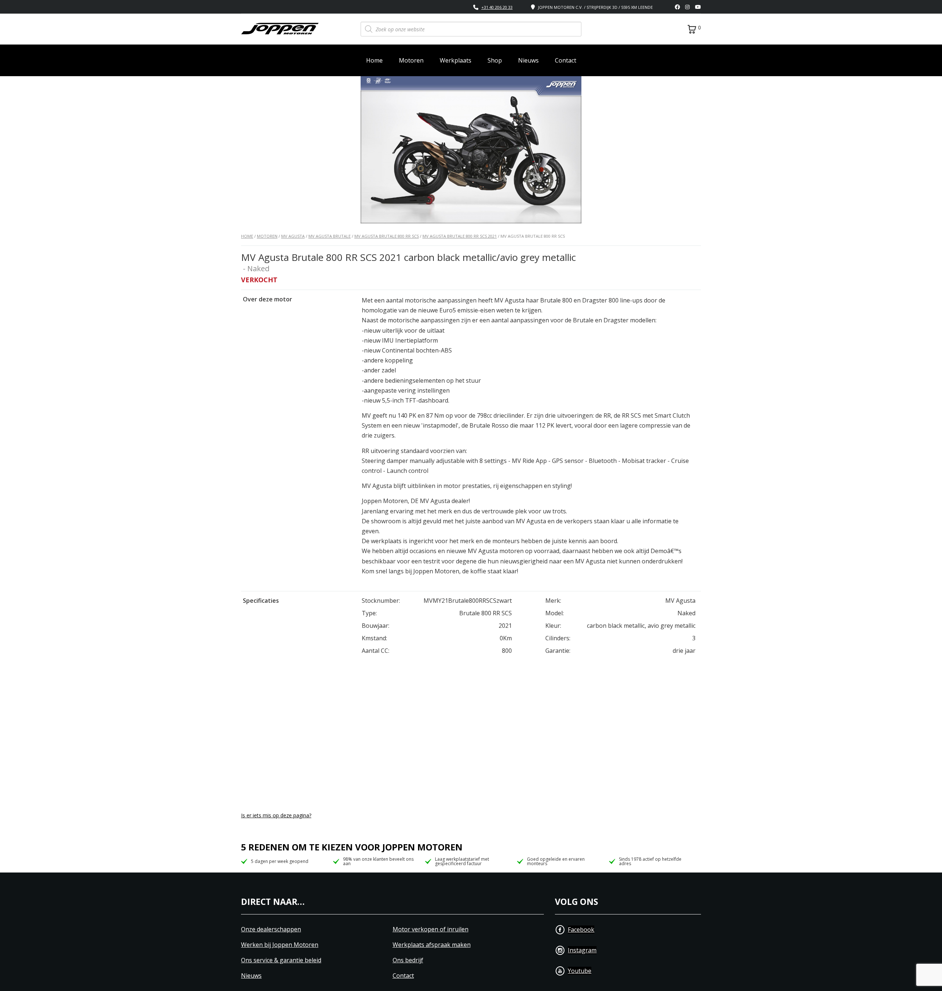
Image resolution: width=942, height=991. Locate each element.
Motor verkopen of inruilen (430, 929)
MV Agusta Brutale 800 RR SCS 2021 (459, 236)
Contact (565, 60)
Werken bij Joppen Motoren (279, 945)
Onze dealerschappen (271, 929)
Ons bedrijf (408, 960)
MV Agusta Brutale (329, 236)
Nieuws (528, 60)
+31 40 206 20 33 (497, 7)
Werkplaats (455, 60)
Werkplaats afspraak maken (432, 945)
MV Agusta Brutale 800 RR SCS (386, 236)
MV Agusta (293, 236)
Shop (495, 60)
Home (374, 60)
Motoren (411, 60)
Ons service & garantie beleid (281, 960)
